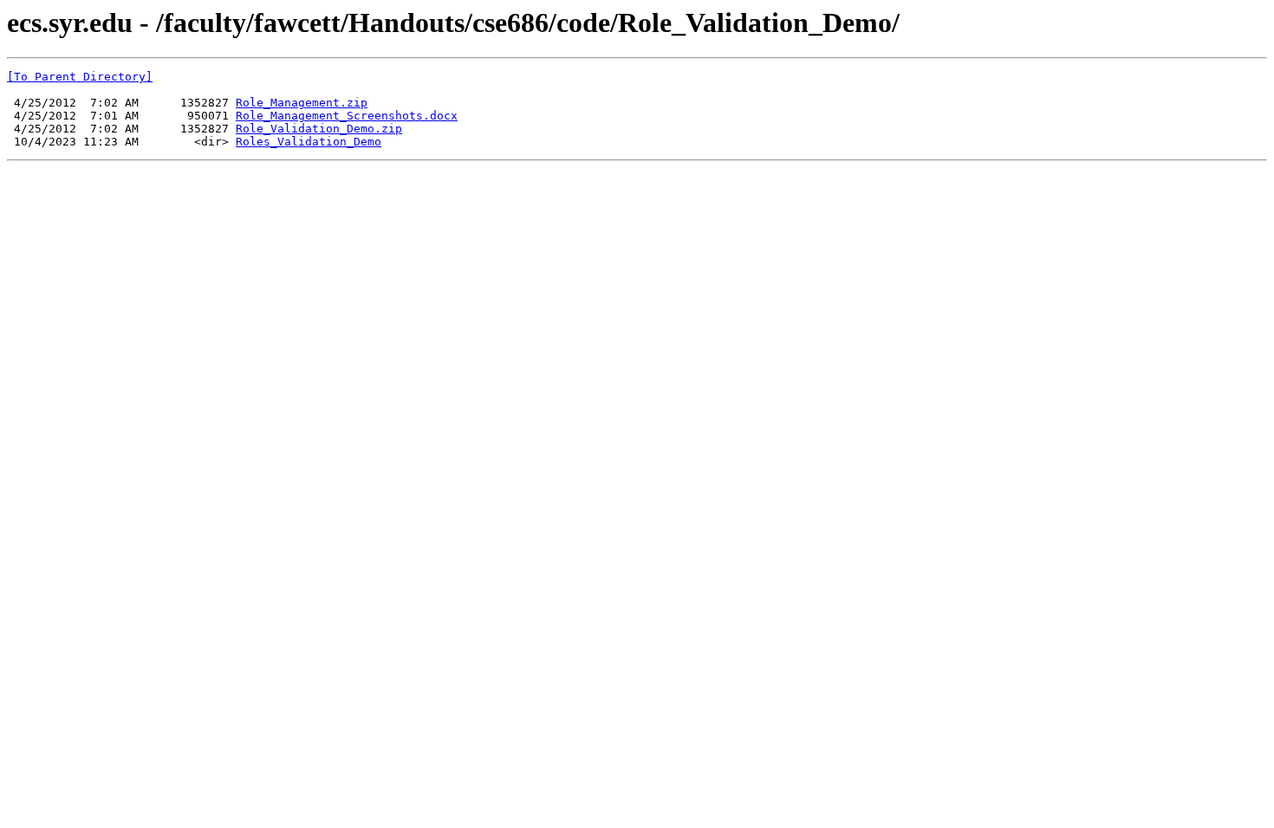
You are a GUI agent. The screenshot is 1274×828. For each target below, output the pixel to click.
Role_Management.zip (301, 102)
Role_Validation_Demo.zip (319, 128)
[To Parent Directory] (80, 76)
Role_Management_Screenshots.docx (347, 115)
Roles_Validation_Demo (308, 141)
